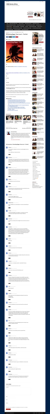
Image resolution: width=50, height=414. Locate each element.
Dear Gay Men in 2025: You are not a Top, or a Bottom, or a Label (40, 95)
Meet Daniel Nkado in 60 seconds (13, 110)
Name (7, 396)
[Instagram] (41, 1)
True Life (26, 26)
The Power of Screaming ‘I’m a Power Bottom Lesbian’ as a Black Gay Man (40, 80)
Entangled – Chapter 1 (11, 109)
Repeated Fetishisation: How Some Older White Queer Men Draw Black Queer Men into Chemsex (40, 54)
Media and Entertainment (36, 171)
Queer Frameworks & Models (37, 174)
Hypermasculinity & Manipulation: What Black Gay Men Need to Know (40, 120)
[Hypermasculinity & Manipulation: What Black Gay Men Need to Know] (34, 119)
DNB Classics (34, 166)
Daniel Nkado (12, 35)
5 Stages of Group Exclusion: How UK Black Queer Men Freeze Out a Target (40, 63)
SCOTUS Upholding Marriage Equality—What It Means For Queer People (40, 103)
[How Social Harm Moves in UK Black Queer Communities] (34, 87)
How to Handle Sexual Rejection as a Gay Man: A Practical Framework (40, 68)
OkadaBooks (20, 66)
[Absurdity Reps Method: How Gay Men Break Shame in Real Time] (34, 58)
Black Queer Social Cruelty (36, 165)
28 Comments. (15, 35)
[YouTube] (42, 1)
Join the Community (17, 29)
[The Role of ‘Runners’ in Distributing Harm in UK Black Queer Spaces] (34, 156)
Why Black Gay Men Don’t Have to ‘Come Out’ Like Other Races (40, 50)
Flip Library (25, 66)
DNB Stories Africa (12, 4)
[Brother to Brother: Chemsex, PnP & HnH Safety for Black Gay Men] (34, 115)
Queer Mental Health (28, 23)
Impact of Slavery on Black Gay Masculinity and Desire (40, 107)
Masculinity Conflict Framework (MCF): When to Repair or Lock (40, 84)
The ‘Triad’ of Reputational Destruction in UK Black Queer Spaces (40, 76)
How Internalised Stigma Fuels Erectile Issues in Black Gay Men (40, 129)
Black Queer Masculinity (36, 163)
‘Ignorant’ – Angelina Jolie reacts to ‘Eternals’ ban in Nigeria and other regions (9, 122)
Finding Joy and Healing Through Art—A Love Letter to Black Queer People (40, 111)
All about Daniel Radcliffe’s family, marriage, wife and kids (16, 99)
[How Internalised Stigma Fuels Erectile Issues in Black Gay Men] (34, 128)
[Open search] (43, 23)
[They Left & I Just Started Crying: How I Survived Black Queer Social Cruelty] (34, 151)
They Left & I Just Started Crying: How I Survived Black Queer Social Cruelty (40, 152)
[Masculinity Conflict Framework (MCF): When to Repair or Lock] (34, 83)
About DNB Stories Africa (13, 23)
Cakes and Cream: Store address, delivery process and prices (16, 108)
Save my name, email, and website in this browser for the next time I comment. (17, 407)
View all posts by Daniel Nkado (16, 139)
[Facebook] (39, 1)
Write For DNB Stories (32, 26)
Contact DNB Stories (10, 29)
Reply (9, 154)
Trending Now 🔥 (9, 26)
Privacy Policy (39, 26)
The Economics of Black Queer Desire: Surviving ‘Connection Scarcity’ (40, 72)
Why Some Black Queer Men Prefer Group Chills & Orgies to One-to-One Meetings (40, 148)
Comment (7, 387)
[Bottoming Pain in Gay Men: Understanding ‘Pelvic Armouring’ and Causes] (34, 123)
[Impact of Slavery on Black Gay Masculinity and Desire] (34, 106)
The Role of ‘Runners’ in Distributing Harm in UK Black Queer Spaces (40, 157)
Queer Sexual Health (36, 23)
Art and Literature (16, 26)
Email (7, 399)
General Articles (35, 167)
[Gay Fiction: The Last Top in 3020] (34, 132)
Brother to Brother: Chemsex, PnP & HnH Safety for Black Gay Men (40, 116)
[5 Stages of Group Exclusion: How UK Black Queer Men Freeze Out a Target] (34, 62)
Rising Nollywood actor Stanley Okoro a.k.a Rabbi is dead (18, 122)
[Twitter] (40, 1)
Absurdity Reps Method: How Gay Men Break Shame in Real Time (40, 59)
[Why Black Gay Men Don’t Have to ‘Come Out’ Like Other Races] (34, 49)
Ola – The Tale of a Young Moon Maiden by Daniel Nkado (16, 107)
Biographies (22, 26)
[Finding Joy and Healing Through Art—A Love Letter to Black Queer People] (34, 110)
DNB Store (16, 66)
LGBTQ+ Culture (21, 23)
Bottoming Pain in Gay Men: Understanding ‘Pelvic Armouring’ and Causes (40, 124)
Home (7, 23)
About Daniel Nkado (25, 29)
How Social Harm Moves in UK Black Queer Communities (40, 88)
